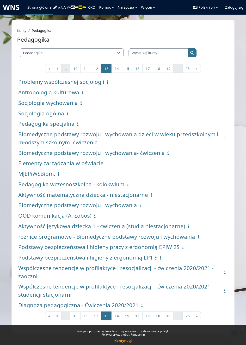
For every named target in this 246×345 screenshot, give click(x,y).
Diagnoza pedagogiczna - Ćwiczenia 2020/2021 (78, 305)
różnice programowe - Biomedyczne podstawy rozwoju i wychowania (106, 236)
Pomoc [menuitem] (105, 7)
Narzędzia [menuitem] (126, 7)
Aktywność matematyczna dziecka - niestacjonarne (83, 194)
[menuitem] (55, 7)
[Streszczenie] (108, 81)
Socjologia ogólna (41, 113)
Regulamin (138, 335)
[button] (205, 7)
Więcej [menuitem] (146, 7)
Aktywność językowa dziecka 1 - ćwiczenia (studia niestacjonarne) (101, 226)
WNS (11, 7)
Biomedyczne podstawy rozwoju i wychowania (77, 205)
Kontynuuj (123, 340)
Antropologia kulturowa (48, 92)
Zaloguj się (234, 7)
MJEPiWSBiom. (36, 173)
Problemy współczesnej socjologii (61, 81)
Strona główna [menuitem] (39, 7)
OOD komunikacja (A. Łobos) (55, 215)
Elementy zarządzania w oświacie (61, 163)
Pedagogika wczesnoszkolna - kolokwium (71, 184)
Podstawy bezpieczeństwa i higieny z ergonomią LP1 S (87, 257)
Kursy (21, 30)
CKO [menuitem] (91, 7)
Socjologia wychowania (48, 103)
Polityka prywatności (115, 335)
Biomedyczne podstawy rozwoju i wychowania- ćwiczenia (91, 153)
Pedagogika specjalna (46, 123)
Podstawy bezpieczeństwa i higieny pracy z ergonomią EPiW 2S (98, 247)
